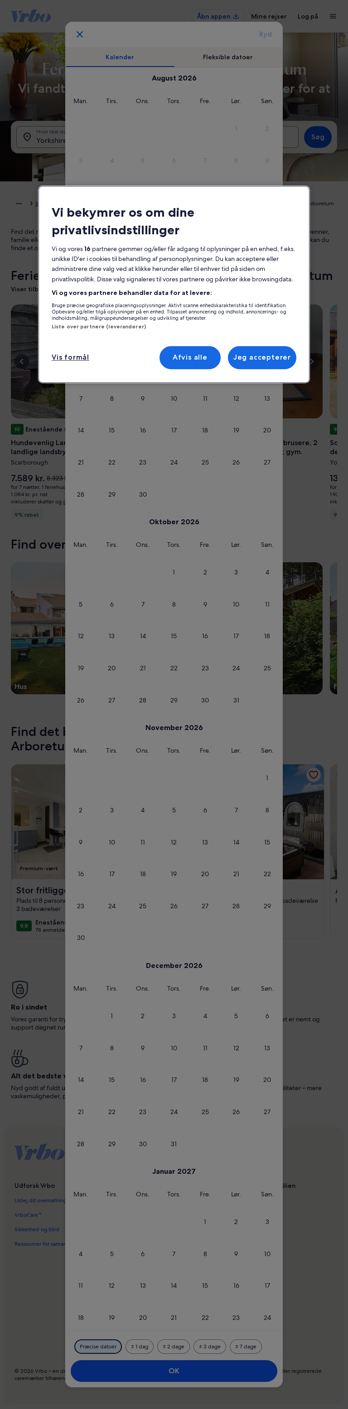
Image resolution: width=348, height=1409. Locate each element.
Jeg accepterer (262, 357)
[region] (174, 284)
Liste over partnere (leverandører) (99, 326)
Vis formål (70, 357)
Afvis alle (190, 357)
